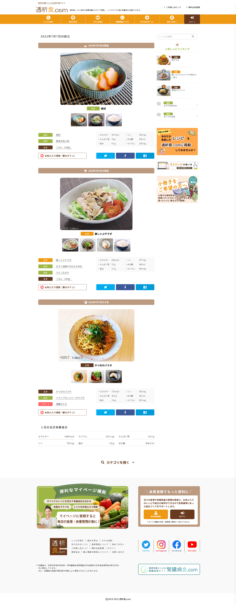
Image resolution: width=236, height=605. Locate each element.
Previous (36, 90)
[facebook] (125, 156)
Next (156, 90)
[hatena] (145, 156)
